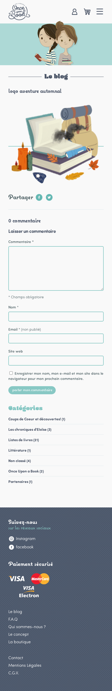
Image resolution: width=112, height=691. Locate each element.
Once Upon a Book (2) (26, 471)
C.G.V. (13, 672)
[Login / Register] (74, 12)
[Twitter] (49, 196)
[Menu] (100, 12)
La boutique (19, 641)
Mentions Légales (24, 665)
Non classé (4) (19, 460)
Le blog (15, 611)
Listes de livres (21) (23, 439)
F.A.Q (13, 619)
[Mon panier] (87, 12)
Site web (15, 351)
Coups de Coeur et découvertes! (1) (36, 418)
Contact (15, 657)
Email (12, 329)
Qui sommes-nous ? (27, 626)
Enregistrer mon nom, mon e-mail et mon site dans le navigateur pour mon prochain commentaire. (55, 376)
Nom (12, 307)
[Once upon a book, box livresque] (19, 11)
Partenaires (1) (20, 481)
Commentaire (21, 241)
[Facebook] (39, 196)
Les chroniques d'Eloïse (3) (29, 429)
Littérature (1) (19, 450)
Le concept (18, 634)
